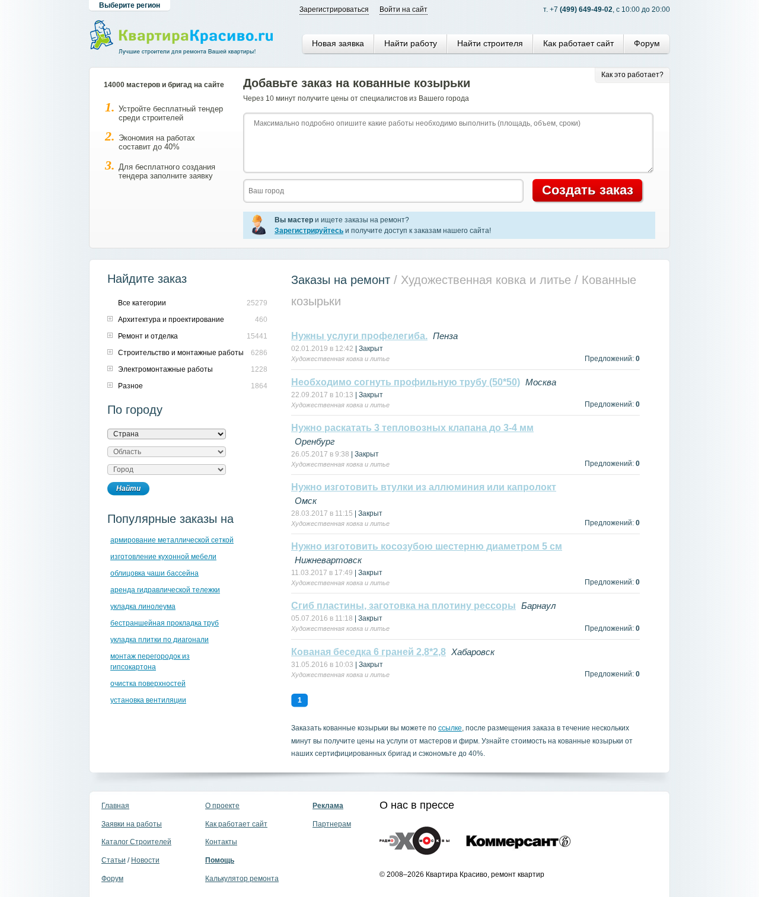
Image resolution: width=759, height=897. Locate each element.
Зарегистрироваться (334, 9)
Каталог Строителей (136, 842)
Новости (145, 860)
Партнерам (331, 824)
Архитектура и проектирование (171, 319)
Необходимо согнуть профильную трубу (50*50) (405, 382)
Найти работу (410, 43)
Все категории (142, 303)
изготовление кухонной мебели (163, 557)
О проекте (222, 806)
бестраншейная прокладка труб (164, 623)
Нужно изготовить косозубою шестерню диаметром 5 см (426, 546)
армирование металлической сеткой (172, 540)
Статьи (113, 860)
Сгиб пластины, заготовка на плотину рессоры (403, 606)
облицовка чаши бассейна (154, 573)
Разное (130, 386)
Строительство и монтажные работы (181, 353)
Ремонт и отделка (148, 336)
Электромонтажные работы (165, 369)
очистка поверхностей (148, 683)
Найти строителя (490, 43)
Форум (647, 43)
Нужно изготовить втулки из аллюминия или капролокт (423, 487)
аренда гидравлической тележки (165, 590)
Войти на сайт (404, 9)
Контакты (221, 842)
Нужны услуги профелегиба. (359, 336)
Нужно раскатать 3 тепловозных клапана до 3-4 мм (412, 428)
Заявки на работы (131, 824)
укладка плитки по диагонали (159, 640)
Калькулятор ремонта (242, 878)
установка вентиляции (148, 700)
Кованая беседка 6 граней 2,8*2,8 (368, 652)
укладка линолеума (143, 606)
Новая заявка (338, 43)
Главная (115, 806)
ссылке (450, 728)
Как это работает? (632, 75)
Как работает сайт (578, 43)
